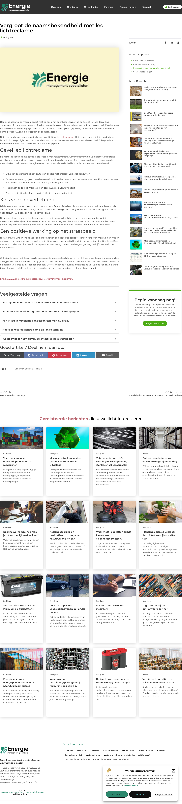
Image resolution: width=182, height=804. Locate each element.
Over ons (56, 7)
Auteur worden (128, 7)
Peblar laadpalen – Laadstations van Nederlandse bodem (67, 609)
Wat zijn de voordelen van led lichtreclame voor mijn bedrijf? (59, 302)
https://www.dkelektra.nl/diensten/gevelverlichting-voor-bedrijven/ (36, 278)
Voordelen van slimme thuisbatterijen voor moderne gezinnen (158, 204)
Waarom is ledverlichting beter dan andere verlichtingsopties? (59, 311)
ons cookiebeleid (131, 786)
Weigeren (140, 794)
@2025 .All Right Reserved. (22, 792)
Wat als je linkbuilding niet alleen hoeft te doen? (127, 755)
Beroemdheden (110, 751)
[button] (173, 770)
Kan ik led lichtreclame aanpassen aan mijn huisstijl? (59, 320)
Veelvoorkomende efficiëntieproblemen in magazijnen (161, 216)
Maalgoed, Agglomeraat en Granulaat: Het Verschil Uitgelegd (160, 242)
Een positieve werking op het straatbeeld (152, 68)
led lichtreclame (65, 137)
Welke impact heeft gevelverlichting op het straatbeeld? (59, 338)
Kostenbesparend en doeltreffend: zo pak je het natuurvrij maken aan (65, 535)
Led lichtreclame (33, 368)
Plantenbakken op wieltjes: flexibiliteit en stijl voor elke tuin (158, 535)
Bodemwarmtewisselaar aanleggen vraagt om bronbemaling (161, 88)
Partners (108, 7)
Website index (93, 755)
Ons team (72, 7)
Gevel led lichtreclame (144, 60)
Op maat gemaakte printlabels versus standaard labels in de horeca (161, 267)
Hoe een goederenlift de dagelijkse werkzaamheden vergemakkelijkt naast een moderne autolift (161, 230)
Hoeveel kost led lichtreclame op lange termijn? (59, 329)
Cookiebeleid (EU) (73, 755)
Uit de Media (91, 7)
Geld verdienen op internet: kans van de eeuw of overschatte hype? (97, 759)
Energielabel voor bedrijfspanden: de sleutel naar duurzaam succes (18, 682)
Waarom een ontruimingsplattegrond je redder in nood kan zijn (65, 682)
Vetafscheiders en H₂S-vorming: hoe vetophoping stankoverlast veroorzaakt (111, 461)
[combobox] (172, 7)
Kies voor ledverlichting (144, 64)
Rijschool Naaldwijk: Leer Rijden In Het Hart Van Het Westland (160, 165)
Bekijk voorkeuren (163, 794)
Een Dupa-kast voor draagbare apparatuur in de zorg (158, 114)
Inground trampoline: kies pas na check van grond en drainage (160, 178)
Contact (146, 7)
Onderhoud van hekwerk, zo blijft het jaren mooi (160, 101)
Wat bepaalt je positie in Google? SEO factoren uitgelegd (160, 254)
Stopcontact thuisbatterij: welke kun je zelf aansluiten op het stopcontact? (161, 127)
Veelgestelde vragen (142, 72)
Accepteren (116, 794)
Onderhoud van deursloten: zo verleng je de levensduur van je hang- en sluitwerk (159, 140)
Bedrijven (8, 37)
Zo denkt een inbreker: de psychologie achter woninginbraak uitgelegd (160, 153)
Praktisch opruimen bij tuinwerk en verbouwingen (161, 190)
